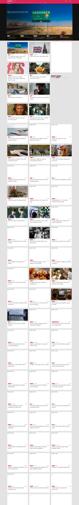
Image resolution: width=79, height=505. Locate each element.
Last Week (65, 77)
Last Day (61, 77)
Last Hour (57, 77)
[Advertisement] (61, 57)
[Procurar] (70, 1)
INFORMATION (45, 2)
